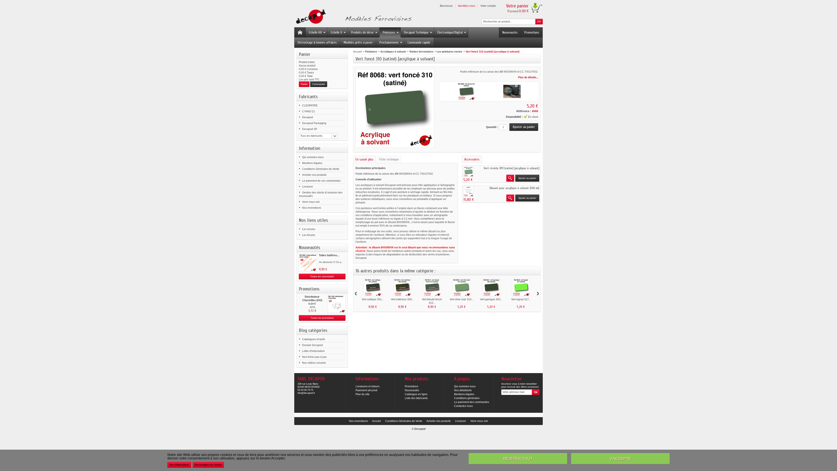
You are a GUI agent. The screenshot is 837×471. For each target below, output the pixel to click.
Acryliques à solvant (393, 51)
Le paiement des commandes (471, 402)
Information (309, 148)
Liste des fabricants (416, 398)
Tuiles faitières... (329, 255)
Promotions (531, 32)
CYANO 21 (308, 111)
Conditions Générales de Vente (320, 169)
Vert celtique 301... (373, 299)
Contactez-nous (463, 406)
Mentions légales (312, 163)
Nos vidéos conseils (314, 362)
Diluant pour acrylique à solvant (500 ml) (514, 188)
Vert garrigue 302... (491, 299)
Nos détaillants (463, 390)
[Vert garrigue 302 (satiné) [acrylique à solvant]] (491, 287)
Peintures (389, 32)
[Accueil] (299, 32)
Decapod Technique (416, 32)
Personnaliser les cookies (208, 464)
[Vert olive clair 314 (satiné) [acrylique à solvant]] (461, 287)
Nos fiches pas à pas (314, 356)
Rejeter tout (518, 458)
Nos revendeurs (311, 207)
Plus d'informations (179, 464)
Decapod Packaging (314, 123)
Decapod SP (309, 129)
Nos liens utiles (313, 220)
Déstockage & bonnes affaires (317, 42)
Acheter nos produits (314, 174)
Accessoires (472, 159)
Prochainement (389, 42)
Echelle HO (315, 32)
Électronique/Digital (450, 32)
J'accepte (620, 458)
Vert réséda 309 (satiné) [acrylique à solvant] (511, 168)
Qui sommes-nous (313, 157)
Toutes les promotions (322, 318)
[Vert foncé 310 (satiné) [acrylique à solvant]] (466, 91)
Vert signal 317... (521, 299)
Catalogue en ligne (416, 394)
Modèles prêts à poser (358, 42)
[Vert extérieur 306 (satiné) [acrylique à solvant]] (402, 287)
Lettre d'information (313, 351)
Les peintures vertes (449, 51)
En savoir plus (364, 159)
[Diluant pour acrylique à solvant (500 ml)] (468, 191)
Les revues (308, 229)
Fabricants (308, 96)
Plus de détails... (528, 77)
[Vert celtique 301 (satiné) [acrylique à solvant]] (372, 287)
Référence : (523, 111)
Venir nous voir (311, 201)
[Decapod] (353, 17)
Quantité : (492, 127)
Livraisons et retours (367, 386)
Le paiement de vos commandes (321, 180)
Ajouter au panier (527, 178)
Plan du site (362, 394)
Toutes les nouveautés (322, 276)
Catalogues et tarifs (313, 339)
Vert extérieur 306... (402, 299)
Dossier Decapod (312, 345)
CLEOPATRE (310, 105)
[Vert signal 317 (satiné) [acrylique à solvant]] (521, 287)
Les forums (308, 235)
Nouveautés (510, 32)
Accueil (357, 51)
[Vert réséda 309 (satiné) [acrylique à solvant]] (468, 172)
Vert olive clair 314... (461, 299)
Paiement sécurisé (367, 390)
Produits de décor (362, 32)
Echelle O (336, 32)
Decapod (307, 117)
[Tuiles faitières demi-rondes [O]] (308, 262)
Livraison (307, 186)
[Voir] (510, 178)
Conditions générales (467, 398)
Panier (304, 54)
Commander (318, 84)
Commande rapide (419, 42)
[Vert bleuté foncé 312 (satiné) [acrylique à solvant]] (432, 287)
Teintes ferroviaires (421, 51)
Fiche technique (389, 159)
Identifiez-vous (466, 5)
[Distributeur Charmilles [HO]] (336, 304)
